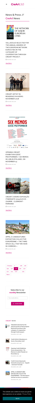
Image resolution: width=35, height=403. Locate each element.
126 (23, 271)
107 (12, 268)
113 (16, 271)
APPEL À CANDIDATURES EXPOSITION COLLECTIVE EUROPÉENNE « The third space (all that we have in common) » (16, 241)
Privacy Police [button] (26, 394)
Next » (8, 274)
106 (8, 268)
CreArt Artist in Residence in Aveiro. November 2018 (15, 96)
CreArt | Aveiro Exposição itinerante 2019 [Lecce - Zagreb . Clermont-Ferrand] (20, 362)
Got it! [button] (17, 398)
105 (25, 265)
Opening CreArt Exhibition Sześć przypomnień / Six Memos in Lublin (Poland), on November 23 (17, 156)
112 (12, 271)
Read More (9, 63)
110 (24, 268)
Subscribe (18, 303)
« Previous (9, 265)
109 (20, 268)
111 (8, 271)
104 (21, 265)
